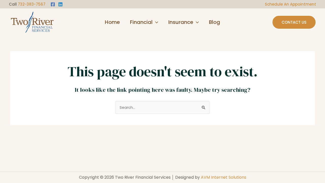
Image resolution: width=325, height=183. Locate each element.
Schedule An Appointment (290, 4)
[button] (155, 22)
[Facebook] (53, 4)
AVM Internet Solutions (223, 177)
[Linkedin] (60, 4)
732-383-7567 (31, 4)
